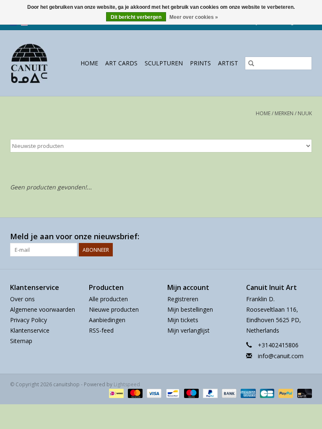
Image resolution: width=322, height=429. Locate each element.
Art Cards (121, 63)
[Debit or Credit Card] (303, 393)
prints (200, 63)
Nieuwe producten (114, 309)
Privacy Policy (28, 320)
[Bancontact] (172, 393)
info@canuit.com (281, 356)
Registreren (182, 299)
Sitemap (21, 341)
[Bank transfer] (228, 393)
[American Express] (247, 393)
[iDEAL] (115, 393)
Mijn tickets (182, 320)
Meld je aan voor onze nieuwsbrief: (74, 236)
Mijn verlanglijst (188, 330)
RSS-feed (101, 330)
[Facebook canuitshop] (290, 236)
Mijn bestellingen (190, 309)
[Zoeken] (251, 63)
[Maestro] (190, 393)
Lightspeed (127, 384)
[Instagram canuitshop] (305, 236)
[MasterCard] (134, 393)
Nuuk (305, 113)
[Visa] (153, 393)
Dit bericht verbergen (136, 17)
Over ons (22, 299)
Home (89, 63)
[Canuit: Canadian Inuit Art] (31, 63)
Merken (284, 113)
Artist (228, 63)
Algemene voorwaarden (42, 309)
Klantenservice (29, 330)
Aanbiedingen (107, 320)
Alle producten (108, 299)
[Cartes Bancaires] (266, 393)
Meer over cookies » (193, 17)
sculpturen (164, 63)
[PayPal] (209, 393)
